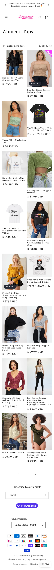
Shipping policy (37, 564)
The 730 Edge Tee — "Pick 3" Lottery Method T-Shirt (39, 129)
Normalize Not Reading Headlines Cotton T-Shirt (13, 179)
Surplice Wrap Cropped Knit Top (38, 347)
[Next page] (35, 474)
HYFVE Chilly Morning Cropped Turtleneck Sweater (12, 347)
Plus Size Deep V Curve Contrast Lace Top (12, 79)
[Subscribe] (45, 495)
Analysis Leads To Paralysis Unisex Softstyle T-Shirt (14, 230)
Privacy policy (39, 559)
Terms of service (20, 564)
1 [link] (18, 474)
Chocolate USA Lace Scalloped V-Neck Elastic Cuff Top (13, 400)
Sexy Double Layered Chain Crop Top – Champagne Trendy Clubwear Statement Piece (39, 401)
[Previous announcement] (5, 5)
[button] (6, 17)
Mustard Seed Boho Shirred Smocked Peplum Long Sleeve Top (14, 295)
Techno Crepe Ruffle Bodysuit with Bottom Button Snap (37, 455)
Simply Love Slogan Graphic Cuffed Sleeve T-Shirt (38, 243)
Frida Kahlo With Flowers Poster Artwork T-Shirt (39, 281)
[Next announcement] (49, 5)
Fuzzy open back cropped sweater (39, 191)
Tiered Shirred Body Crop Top (14, 141)
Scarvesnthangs (26, 556)
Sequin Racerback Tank (13, 453)
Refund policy (24, 559)
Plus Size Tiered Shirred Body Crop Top (38, 91)
